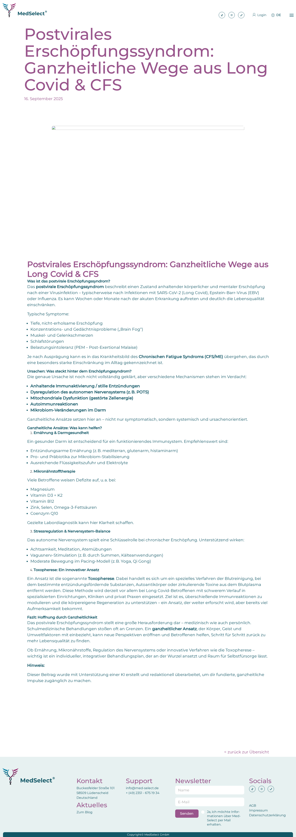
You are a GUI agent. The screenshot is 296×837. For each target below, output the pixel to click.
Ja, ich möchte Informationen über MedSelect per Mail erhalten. (224, 818)
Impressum (258, 810)
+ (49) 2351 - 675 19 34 (143, 793)
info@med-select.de (142, 788)
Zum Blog (84, 812)
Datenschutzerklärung (267, 815)
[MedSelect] (24, 10)
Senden (187, 813)
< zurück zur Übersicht (246, 752)
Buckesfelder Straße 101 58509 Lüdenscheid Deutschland (96, 793)
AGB (252, 805)
